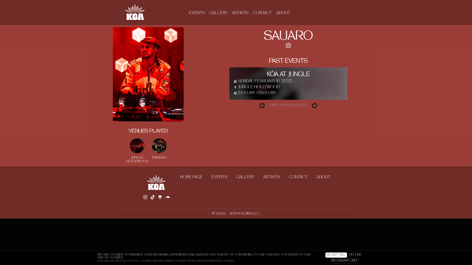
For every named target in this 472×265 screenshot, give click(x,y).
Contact (262, 13)
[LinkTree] (160, 197)
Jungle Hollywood (259, 87)
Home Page (191, 177)
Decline (355, 255)
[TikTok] (152, 197)
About (283, 13)
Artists (240, 13)
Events (197, 13)
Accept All (336, 255)
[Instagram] (288, 45)
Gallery (218, 13)
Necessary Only (344, 260)
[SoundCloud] (167, 197)
